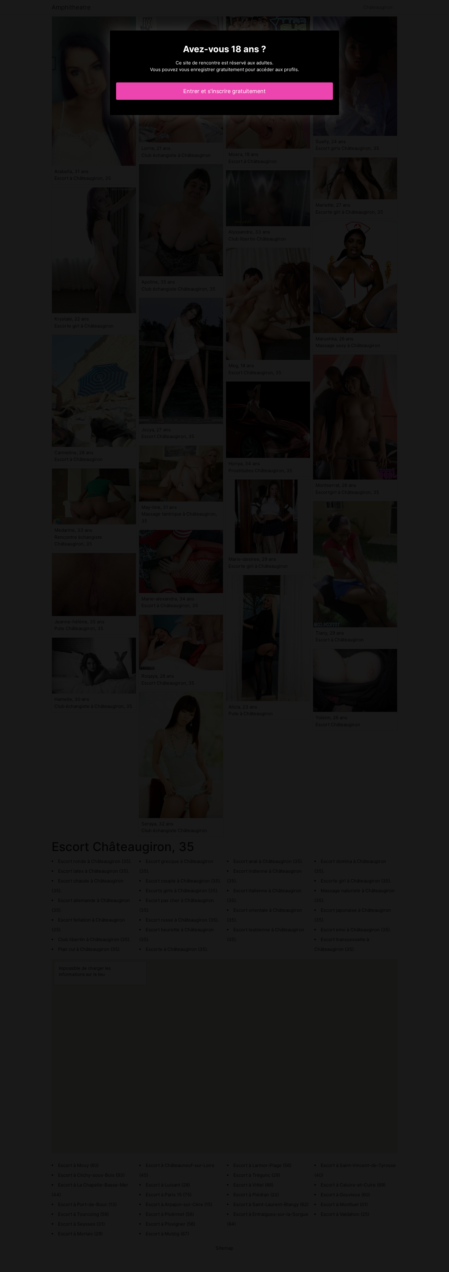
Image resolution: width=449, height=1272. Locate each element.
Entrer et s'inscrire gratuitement (224, 91)
